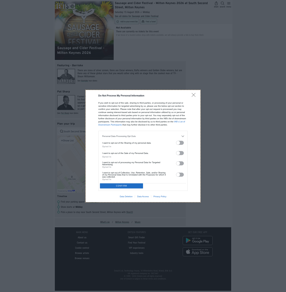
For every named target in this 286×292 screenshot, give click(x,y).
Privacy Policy (159, 196)
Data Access (143, 196)
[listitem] (143, 136)
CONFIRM (121, 186)
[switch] (180, 143)
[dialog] (143, 146)
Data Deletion (126, 196)
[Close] (194, 96)
